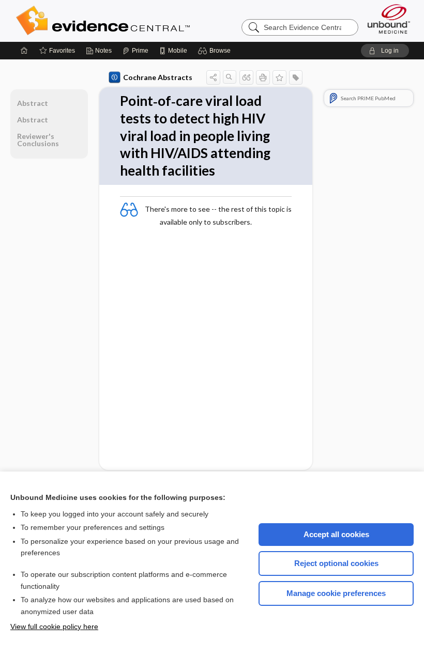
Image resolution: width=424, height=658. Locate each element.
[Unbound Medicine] (389, 19)
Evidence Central (144, 20)
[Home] (24, 50)
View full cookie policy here (54, 626)
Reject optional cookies (336, 563)
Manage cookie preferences (336, 593)
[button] (216, 50)
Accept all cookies (336, 534)
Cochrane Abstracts (157, 77)
